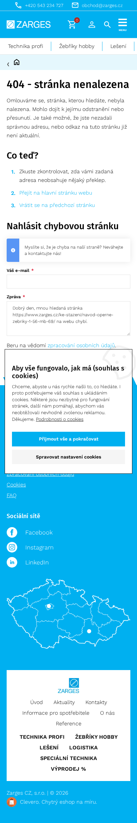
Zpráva (14, 296)
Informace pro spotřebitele (55, 713)
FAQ (12, 495)
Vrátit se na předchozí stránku (57, 205)
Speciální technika (68, 758)
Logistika (83, 747)
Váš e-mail (19, 270)
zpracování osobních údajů (81, 345)
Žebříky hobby (76, 46)
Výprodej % (68, 769)
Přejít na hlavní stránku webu (55, 193)
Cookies (16, 484)
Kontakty (96, 702)
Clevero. (30, 802)
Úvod (36, 702)
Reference (68, 723)
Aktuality (64, 702)
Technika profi (25, 46)
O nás (107, 713)
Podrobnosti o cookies (59, 418)
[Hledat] (107, 24)
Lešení (118, 46)
